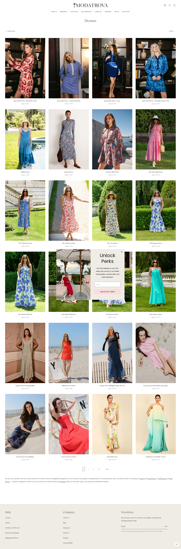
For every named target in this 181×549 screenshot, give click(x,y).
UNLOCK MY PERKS (107, 292)
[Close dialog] (122, 252)
